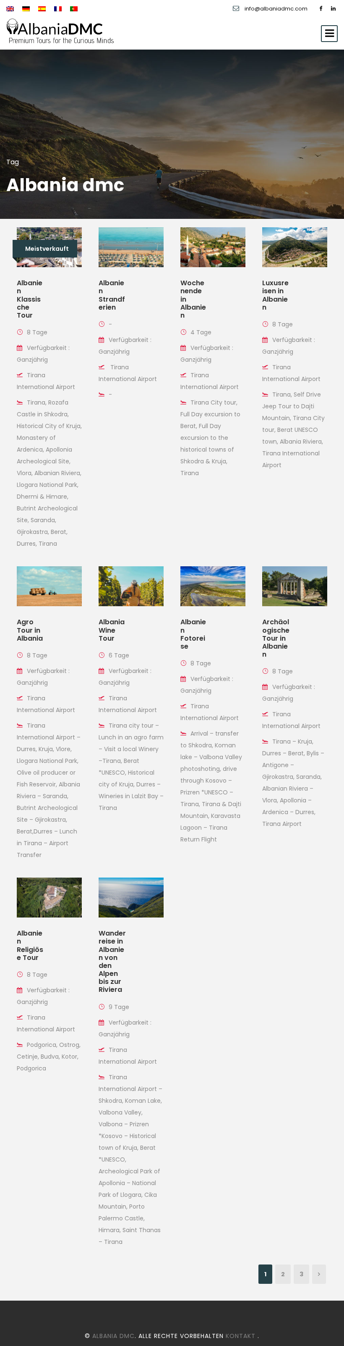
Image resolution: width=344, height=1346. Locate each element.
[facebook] (320, 9)
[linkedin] (333, 9)
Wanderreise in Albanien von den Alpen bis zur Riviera (112, 961)
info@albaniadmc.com (276, 9)
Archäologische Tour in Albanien (275, 638)
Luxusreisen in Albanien (275, 295)
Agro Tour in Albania (30, 630)
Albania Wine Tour (112, 630)
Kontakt (242, 1336)
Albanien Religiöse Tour (30, 945)
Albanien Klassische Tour (29, 299)
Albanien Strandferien (112, 295)
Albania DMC (113, 1336)
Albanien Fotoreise (193, 634)
